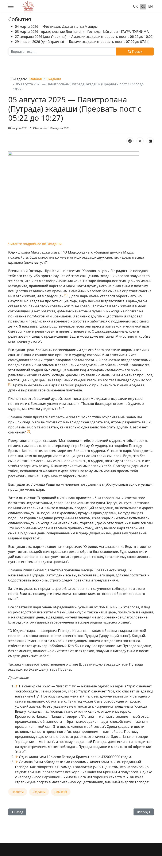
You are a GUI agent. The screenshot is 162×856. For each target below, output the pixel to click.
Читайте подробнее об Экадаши (35, 244)
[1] (66, 295)
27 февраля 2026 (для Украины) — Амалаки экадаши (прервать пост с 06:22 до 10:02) (84, 36)
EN (150, 6)
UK (135, 6)
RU (143, 6)
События (60, 792)
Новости (18, 792)
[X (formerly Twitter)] (140, 140)
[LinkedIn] (150, 140)
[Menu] (11, 6)
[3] (28, 431)
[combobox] (62, 51)
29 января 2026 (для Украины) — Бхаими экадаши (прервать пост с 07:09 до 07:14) (82, 41)
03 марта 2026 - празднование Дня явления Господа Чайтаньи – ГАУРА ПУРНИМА (82, 31)
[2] (9, 384)
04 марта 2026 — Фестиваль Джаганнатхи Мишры (56, 26)
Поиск (136, 51)
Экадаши (39, 792)
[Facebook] (130, 140)
